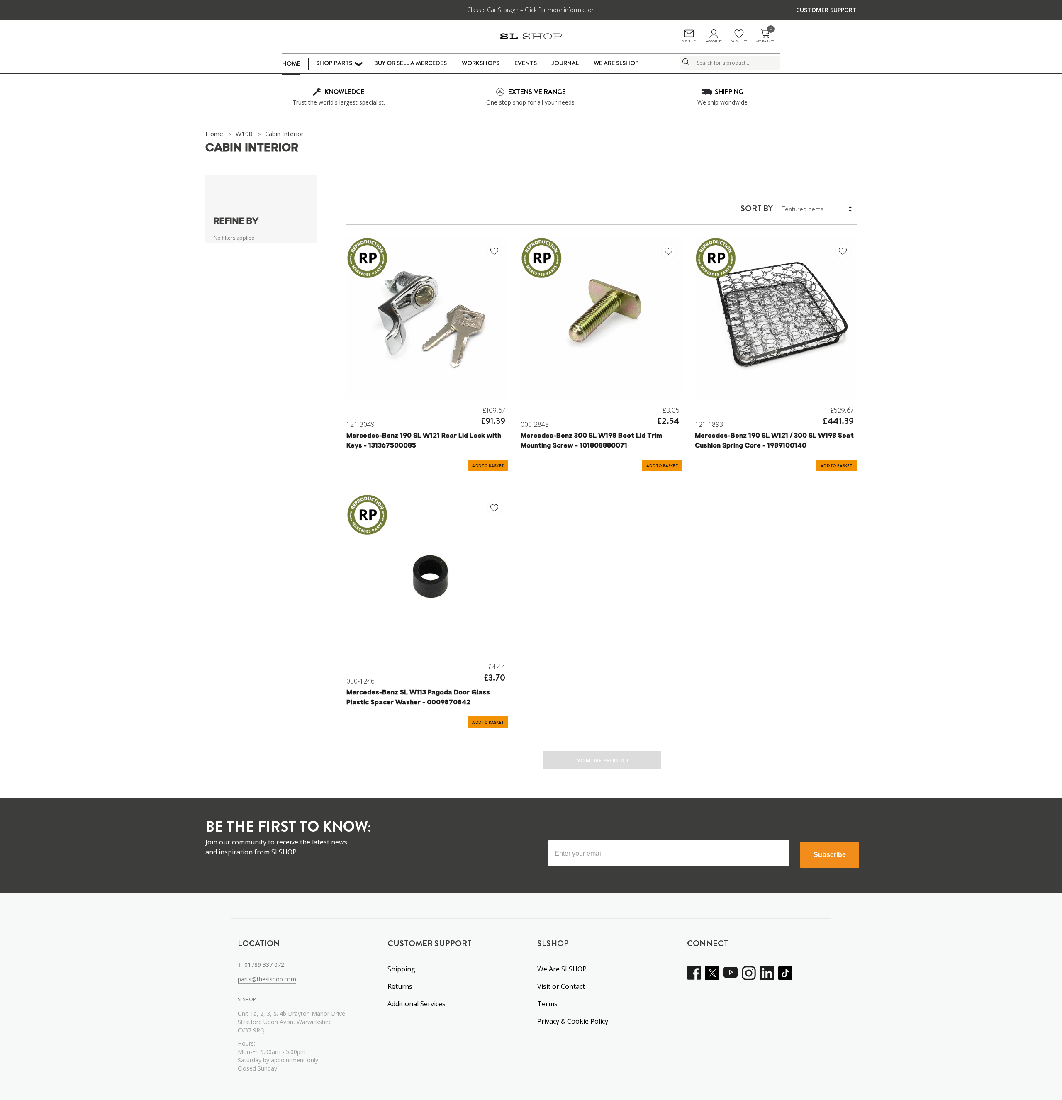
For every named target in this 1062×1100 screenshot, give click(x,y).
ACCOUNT (713, 41)
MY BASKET (765, 36)
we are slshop (616, 63)
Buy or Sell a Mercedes (410, 63)
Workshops (480, 63)
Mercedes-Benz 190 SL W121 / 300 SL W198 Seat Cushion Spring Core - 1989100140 (774, 441)
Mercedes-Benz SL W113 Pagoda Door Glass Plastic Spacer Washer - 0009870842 (418, 697)
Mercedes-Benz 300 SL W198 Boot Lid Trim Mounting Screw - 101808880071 (591, 441)
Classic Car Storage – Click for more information (531, 10)
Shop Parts (334, 63)
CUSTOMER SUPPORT (826, 10)
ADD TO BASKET (488, 466)
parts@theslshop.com (267, 979)
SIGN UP (689, 41)
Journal (565, 63)
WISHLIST (739, 41)
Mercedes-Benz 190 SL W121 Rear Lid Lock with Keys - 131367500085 (423, 441)
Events (525, 63)
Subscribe (830, 854)
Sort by (756, 208)
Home (291, 63)
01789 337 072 (264, 965)
